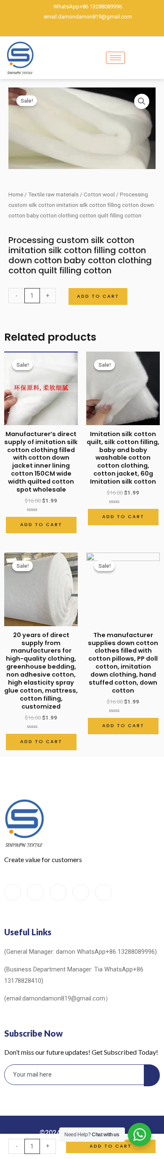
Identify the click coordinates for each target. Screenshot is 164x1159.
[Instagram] (110, 28)
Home (15, 194)
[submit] (152, 1075)
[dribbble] (80, 892)
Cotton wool (99, 194)
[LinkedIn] (82, 28)
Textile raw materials (53, 194)
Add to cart (98, 296)
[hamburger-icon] (115, 58)
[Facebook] (53, 28)
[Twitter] (67, 28)
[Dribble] (96, 28)
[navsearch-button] (154, 58)
